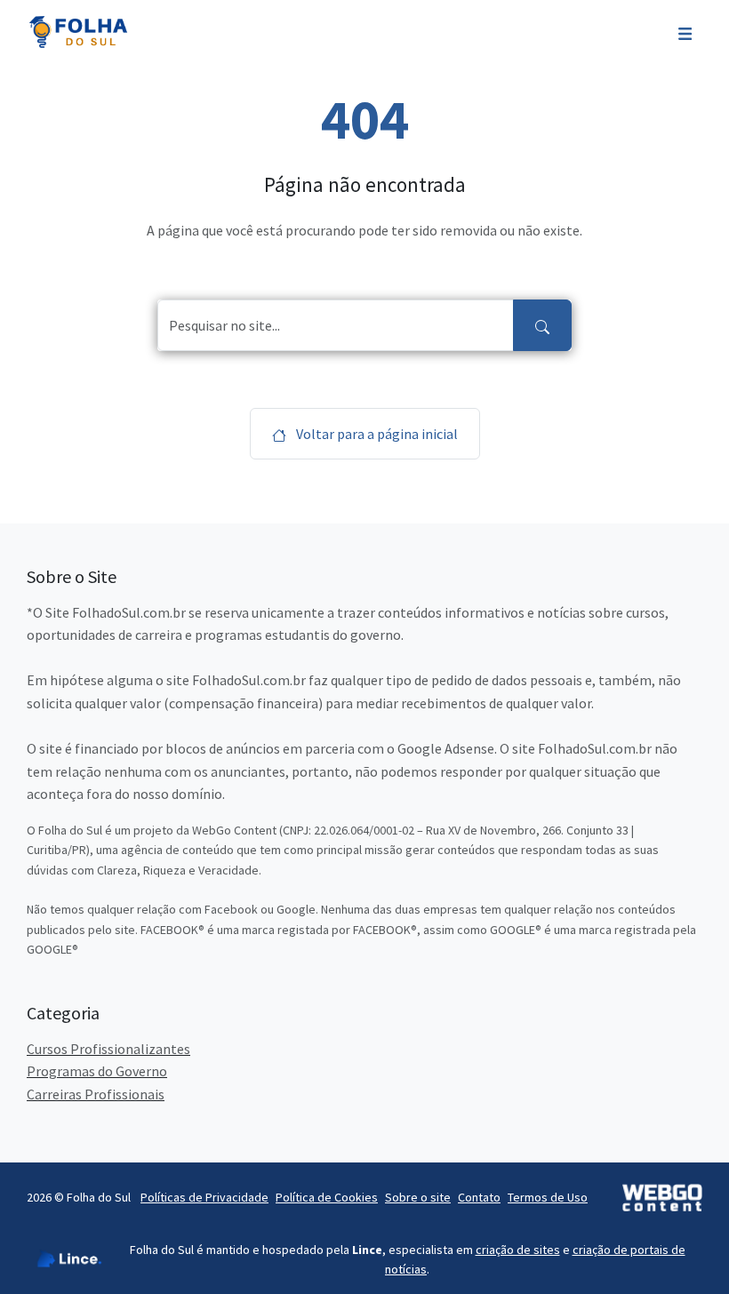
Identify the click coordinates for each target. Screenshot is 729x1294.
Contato (479, 1197)
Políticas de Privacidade (204, 1197)
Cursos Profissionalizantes (108, 1049)
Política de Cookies (327, 1197)
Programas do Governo (97, 1071)
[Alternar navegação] (685, 32)
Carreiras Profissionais (95, 1094)
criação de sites (518, 1250)
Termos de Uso (548, 1197)
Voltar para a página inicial (375, 434)
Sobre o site (418, 1197)
